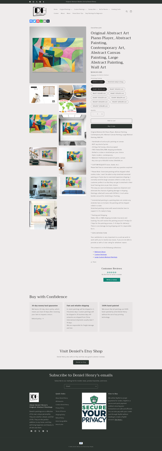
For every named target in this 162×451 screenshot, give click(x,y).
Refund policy (37, 319)
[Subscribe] (96, 386)
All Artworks (59, 401)
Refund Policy (60, 418)
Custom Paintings (101, 254)
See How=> (118, 419)
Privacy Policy (60, 408)
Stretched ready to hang (115, 82)
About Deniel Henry (62, 398)
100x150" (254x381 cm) (100, 106)
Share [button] (94, 262)
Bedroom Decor (100, 252)
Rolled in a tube (98, 82)
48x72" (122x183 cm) (99, 93)
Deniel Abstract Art (78, 446)
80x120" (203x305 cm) (100, 102)
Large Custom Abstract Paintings (106, 257)
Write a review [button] (111, 280)
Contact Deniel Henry (62, 404)
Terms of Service (61, 411)
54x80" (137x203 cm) (117, 93)
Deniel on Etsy (81, 362)
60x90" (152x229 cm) (99, 97)
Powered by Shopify (88, 446)
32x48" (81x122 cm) (99, 89)
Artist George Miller (61, 421)
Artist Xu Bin (59, 424)
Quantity (93, 110)
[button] (66, 9)
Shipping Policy (60, 414)
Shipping (93, 75)
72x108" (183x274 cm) (118, 97)
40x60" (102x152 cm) (116, 89)
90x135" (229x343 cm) (119, 102)
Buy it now (111, 126)
